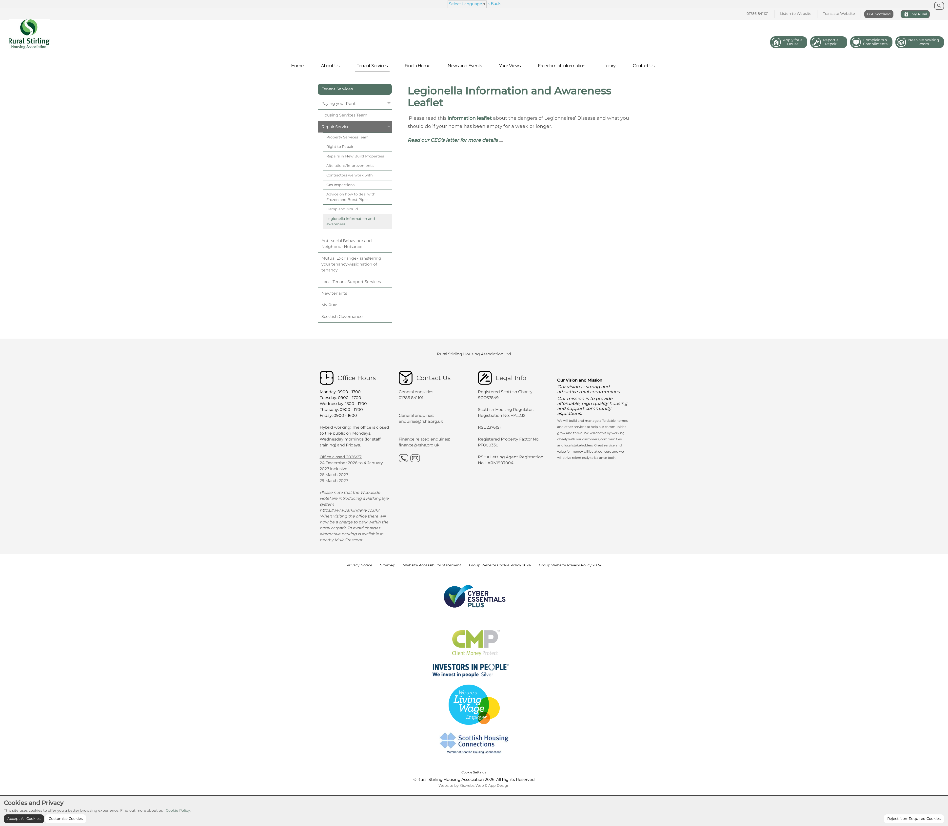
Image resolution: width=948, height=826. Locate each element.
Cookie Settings (473, 772)
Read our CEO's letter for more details (453, 140)
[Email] (415, 458)
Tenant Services (337, 89)
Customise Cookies (66, 818)
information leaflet (470, 118)
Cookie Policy (178, 810)
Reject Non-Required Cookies (914, 818)
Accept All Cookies (23, 818)
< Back (494, 3)
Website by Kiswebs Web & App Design (474, 785)
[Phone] (403, 458)
